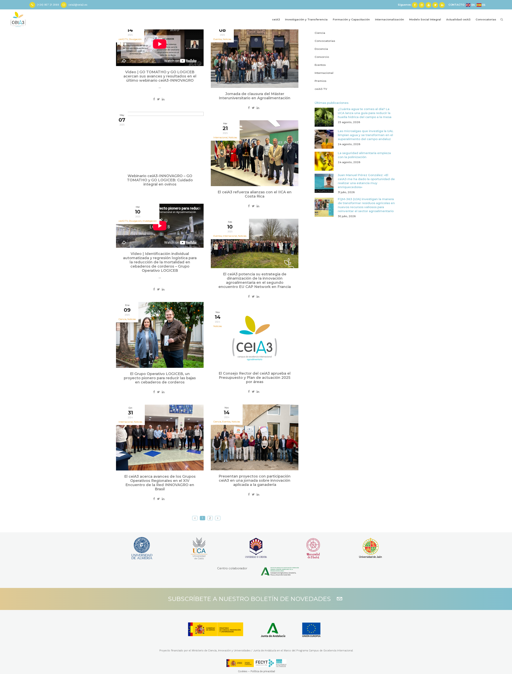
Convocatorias (325, 40)
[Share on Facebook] (154, 99)
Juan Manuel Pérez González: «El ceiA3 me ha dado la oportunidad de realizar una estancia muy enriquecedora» (366, 181)
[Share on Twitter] (158, 99)
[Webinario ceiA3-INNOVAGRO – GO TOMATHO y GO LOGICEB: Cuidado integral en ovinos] (160, 141)
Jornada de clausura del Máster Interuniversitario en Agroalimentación (254, 96)
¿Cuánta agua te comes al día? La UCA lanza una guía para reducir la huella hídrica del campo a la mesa (364, 113)
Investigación (150, 221)
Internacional (324, 72)
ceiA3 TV (321, 88)
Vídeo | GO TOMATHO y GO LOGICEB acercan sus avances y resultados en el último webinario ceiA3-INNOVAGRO (159, 76)
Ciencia (320, 32)
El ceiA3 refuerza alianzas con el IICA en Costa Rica (255, 194)
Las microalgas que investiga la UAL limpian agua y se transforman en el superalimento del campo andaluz (365, 135)
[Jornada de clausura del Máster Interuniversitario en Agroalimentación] (254, 55)
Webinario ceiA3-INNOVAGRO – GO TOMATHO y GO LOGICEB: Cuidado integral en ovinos (160, 180)
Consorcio (322, 56)
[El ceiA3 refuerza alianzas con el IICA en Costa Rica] (254, 153)
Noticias (227, 39)
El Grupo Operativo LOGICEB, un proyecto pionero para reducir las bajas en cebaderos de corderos (160, 378)
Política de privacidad (262, 671)
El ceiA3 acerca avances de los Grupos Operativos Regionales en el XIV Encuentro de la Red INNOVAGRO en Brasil (160, 482)
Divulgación (135, 39)
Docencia (321, 48)
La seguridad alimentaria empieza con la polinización (364, 155)
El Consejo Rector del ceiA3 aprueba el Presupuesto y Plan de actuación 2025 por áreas (255, 377)
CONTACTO (456, 4)
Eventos (320, 64)
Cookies (242, 671)
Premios (320, 80)
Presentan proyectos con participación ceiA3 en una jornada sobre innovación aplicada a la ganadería (255, 480)
